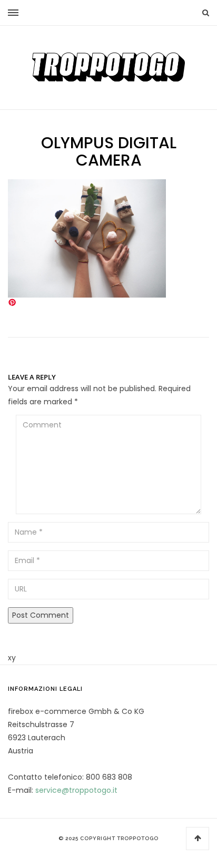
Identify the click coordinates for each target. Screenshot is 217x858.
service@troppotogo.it (76, 790)
